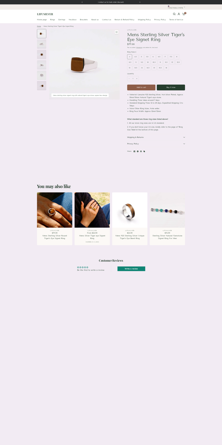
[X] (137, 151)
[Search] (174, 14)
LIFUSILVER (45, 14)
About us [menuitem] (95, 20)
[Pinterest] (141, 151)
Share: (129, 151)
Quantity (130, 74)
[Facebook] (134, 151)
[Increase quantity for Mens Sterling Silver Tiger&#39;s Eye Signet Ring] (137, 78)
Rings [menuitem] (52, 20)
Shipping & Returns (135, 137)
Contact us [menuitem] (106, 20)
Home (39, 26)
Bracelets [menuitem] (84, 20)
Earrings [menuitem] (61, 20)
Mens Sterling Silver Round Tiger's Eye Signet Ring (54, 237)
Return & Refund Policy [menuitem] (124, 20)
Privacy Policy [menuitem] (160, 20)
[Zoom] (116, 32)
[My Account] (179, 14)
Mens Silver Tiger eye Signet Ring (92, 237)
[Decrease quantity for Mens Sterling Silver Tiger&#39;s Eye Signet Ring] (129, 78)
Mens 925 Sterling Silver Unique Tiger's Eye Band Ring (129, 237)
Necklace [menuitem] (72, 20)
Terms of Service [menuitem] (176, 20)
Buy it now (170, 87)
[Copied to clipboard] (144, 151)
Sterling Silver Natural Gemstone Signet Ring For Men (167, 237)
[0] (183, 14)
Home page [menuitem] (42, 20)
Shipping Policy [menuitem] (144, 20)
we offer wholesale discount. (111, 2)
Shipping (139, 47)
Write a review (131, 269)
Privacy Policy (133, 144)
